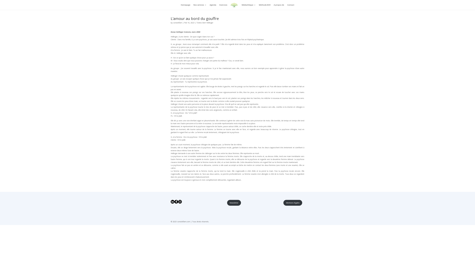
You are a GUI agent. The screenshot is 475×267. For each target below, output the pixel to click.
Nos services (198, 5)
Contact (290, 5)
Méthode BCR (265, 5)
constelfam (177, 23)
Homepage (185, 5)
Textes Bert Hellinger (204, 23)
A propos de (279, 5)
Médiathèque (247, 5)
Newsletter (234, 203)
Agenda (213, 5)
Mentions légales (293, 203)
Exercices (223, 5)
